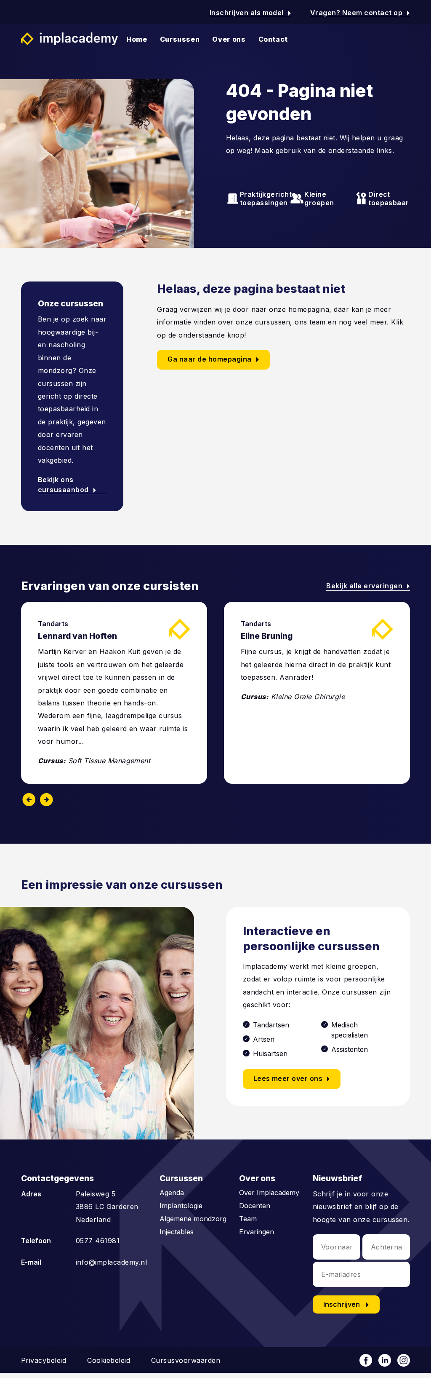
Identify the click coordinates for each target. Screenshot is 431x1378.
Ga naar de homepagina (215, 360)
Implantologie (181, 1205)
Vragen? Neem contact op (360, 12)
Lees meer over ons (293, 1079)
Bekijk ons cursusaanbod (69, 484)
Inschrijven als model (250, 12)
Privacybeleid (43, 1360)
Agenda (172, 1192)
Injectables (177, 1232)
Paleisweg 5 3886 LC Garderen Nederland (107, 1207)
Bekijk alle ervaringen (368, 585)
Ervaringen (256, 1232)
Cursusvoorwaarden (185, 1360)
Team (248, 1218)
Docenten (254, 1205)
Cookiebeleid (108, 1360)
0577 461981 (98, 1240)
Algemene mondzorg (193, 1218)
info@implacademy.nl (111, 1262)
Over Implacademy (269, 1192)
